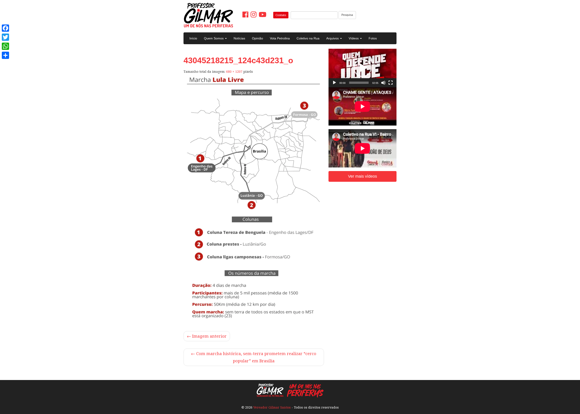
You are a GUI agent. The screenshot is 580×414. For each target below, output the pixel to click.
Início (193, 38)
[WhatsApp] (5, 46)
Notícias (239, 38)
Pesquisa (347, 15)
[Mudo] (383, 82)
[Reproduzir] (334, 82)
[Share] (5, 55)
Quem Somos (214, 38)
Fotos (373, 38)
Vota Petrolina (280, 38)
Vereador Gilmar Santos (272, 407)
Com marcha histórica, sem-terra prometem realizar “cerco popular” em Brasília (253, 357)
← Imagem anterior (207, 336)
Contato (281, 15)
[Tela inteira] (390, 82)
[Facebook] (5, 28)
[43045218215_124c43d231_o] (254, 199)
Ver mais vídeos (362, 176)
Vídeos (354, 38)
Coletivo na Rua (308, 38)
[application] (362, 68)
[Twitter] (5, 37)
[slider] (359, 83)
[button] (362, 68)
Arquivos (333, 38)
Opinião (257, 38)
